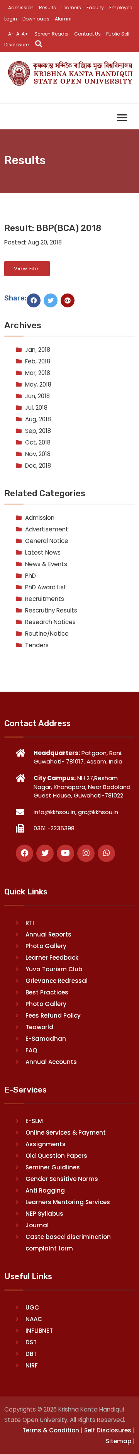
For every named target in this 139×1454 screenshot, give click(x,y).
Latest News (43, 552)
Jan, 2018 (37, 350)
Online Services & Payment (65, 1132)
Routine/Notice (47, 633)
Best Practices (46, 992)
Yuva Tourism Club (53, 969)
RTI (29, 923)
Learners (71, 7)
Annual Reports (48, 934)
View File (27, 268)
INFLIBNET (39, 1331)
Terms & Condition (50, 1430)
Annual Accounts (51, 1062)
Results (47, 7)
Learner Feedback (51, 957)
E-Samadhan (45, 1039)
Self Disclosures (107, 1430)
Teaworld (39, 1027)
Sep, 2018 (38, 431)
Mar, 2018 (37, 373)
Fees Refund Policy (53, 1015)
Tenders (37, 645)
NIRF (31, 1365)
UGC (32, 1307)
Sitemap (118, 1441)
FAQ (31, 1050)
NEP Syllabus (44, 1214)
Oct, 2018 (38, 442)
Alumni (63, 18)
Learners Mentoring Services (67, 1202)
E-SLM (34, 1121)
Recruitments (44, 599)
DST (31, 1342)
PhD (30, 576)
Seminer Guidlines (52, 1167)
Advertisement (46, 529)
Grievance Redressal (56, 981)
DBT (31, 1354)
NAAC (33, 1319)
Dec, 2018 (38, 465)
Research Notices (50, 622)
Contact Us (87, 34)
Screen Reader (51, 34)
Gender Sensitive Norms (61, 1179)
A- (11, 34)
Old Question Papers (56, 1156)
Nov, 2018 (38, 454)
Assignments (45, 1144)
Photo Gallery (45, 946)
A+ (25, 34)
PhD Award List (45, 587)
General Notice (46, 541)
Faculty (95, 7)
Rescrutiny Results (51, 610)
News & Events (46, 564)
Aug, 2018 (38, 419)
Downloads (35, 18)
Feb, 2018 (37, 361)
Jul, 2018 (36, 408)
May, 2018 (38, 384)
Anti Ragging (45, 1190)
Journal (37, 1225)
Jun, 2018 (37, 396)
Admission (21, 7)
